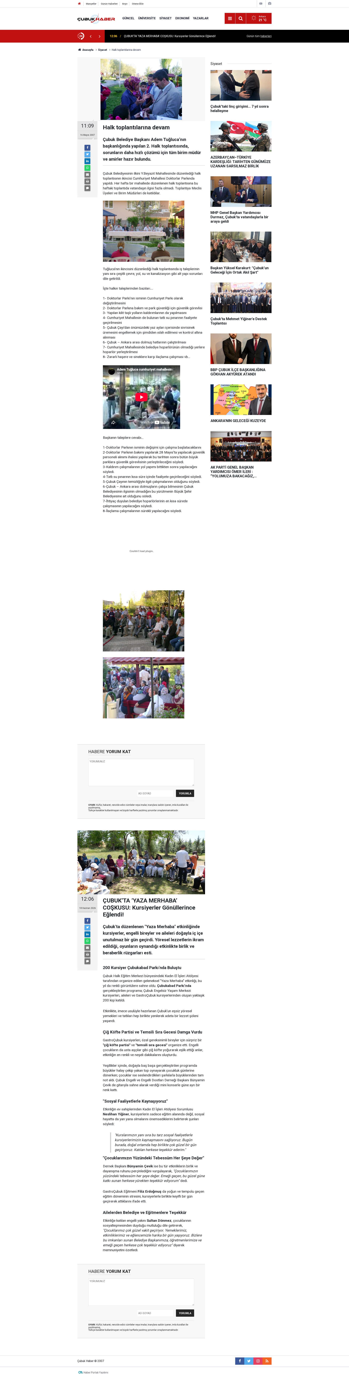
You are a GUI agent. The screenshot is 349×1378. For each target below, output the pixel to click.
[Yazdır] (87, 181)
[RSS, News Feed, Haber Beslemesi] (267, 1361)
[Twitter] (87, 154)
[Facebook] (87, 148)
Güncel (128, 18)
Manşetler (91, 3)
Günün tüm (259, 36)
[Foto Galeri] (270, 3)
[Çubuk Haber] (96, 18)
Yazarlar (200, 18)
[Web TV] (261, 3)
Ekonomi (182, 18)
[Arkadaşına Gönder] (87, 175)
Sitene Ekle (137, 3)
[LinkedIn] (87, 161)
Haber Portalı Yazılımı (96, 1372)
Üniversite (147, 18)
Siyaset (165, 18)
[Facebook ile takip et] (239, 1361)
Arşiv (124, 3)
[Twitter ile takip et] (248, 1361)
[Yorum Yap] (87, 188)
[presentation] (90, 36)
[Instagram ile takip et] (257, 1361)
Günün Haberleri (109, 3)
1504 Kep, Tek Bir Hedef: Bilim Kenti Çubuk (151, 36)
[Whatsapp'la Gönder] (87, 168)
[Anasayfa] (79, 3)
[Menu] (230, 18)
